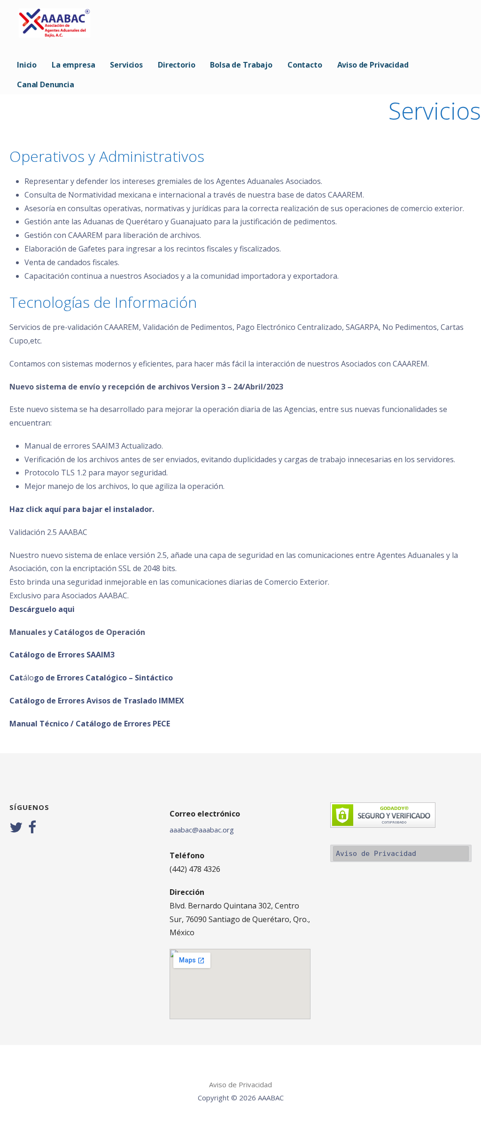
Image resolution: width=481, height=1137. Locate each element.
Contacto (304, 65)
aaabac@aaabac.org (202, 829)
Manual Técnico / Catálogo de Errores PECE (89, 723)
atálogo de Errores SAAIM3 (65, 654)
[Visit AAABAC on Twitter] (16, 828)
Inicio (27, 65)
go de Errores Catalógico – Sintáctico (103, 677)
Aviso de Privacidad (373, 65)
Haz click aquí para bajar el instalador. (81, 509)
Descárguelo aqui (42, 609)
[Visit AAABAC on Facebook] (32, 828)
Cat (16, 677)
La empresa (73, 65)
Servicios (126, 65)
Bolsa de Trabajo (241, 65)
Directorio (176, 65)
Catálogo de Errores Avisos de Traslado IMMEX (96, 700)
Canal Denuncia (45, 84)
